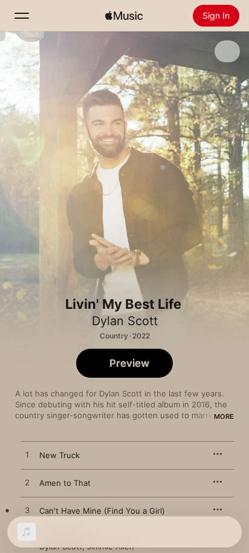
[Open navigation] (21, 15)
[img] (124, 15)
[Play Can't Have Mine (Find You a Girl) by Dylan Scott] (27, 510)
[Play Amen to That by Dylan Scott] (27, 482)
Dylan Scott (125, 321)
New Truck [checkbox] (59, 455)
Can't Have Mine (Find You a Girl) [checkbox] (102, 511)
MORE (224, 416)
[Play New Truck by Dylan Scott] (27, 455)
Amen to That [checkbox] (65, 483)
